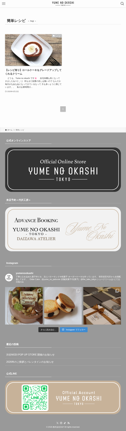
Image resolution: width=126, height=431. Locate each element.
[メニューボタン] (3, 3)
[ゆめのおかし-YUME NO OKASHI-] (63, 3)
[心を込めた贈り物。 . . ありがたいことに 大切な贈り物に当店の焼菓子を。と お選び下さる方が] (102, 306)
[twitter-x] (57, 423)
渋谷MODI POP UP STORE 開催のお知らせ (30, 354)
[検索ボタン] (122, 3)
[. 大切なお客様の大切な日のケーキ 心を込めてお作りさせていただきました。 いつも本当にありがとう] (24, 306)
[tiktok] (64, 423)
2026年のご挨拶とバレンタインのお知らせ (30, 362)
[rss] (68, 423)
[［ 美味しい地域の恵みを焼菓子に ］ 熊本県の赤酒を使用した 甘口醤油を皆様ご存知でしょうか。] (63, 306)
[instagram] (61, 423)
